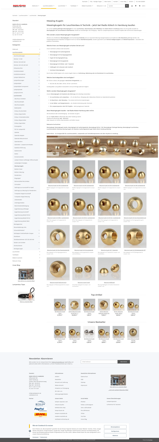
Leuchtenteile (18, 95)
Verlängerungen (18, 248)
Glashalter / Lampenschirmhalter (23, 144)
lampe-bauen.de (59, 410)
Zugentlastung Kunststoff (21, 212)
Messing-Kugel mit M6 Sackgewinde (135, 185)
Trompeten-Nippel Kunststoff (22, 193)
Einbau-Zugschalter (19, 123)
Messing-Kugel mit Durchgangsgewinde (58, 250)
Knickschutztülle (19, 157)
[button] (132, 6)
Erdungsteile (18, 126)
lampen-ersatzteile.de (61, 413)
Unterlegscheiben (19, 203)
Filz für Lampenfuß (19, 129)
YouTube (83, 416)
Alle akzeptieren (115, 427)
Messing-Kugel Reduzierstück (58, 282)
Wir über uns (58, 391)
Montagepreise (18, 224)
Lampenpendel (18, 89)
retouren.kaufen (59, 404)
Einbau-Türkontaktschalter (21, 117)
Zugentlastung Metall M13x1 (22, 218)
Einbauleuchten (18, 68)
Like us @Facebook (86, 407)
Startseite (84, 1)
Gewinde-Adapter (19, 135)
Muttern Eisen (18, 169)
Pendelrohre (17, 175)
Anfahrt (131, 1)
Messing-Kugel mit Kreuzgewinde (83, 250)
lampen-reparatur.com (61, 401)
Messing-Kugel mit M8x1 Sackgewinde (58, 218)
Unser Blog (123, 1)
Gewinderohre (18, 141)
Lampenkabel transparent (21, 86)
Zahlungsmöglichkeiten (61, 394)
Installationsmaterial (19, 74)
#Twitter (83, 401)
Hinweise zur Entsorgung (62, 388)
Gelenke (16, 132)
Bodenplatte (17, 108)
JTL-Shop (150, 440)
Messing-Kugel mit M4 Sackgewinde (84, 185)
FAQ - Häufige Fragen (96, 1)
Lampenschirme (18, 92)
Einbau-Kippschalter (20, 114)
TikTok (82, 413)
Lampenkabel (17, 83)
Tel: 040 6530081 (140, 1)
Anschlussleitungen (19, 56)
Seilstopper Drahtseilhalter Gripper (23, 233)
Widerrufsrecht (59, 385)
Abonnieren (123, 362)
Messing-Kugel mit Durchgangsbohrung (135, 218)
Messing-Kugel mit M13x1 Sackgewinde (109, 218)
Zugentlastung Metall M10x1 (22, 215)
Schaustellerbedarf (19, 230)
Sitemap (83, 382)
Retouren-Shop (17, 261)
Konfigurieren (115, 431)
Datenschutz (43, 437)
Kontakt (115, 1)
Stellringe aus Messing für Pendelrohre (25, 190)
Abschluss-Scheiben (20, 98)
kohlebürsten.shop (60, 407)
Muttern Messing (19, 172)
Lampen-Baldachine (19, 77)
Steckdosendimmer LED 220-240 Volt (24, 239)
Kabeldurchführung (20, 147)
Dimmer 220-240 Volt (19, 62)
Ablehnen (115, 435)
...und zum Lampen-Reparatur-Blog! (118, 390)
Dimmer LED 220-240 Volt (21, 65)
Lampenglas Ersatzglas (20, 163)
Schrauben (17, 184)
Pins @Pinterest (85, 410)
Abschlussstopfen (19, 105)
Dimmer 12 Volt (18, 59)
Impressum (36, 437)
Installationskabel (19, 71)
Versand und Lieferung (61, 382)
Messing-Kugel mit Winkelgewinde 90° (135, 250)
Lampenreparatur (112, 401)
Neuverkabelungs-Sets (20, 227)
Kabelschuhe (18, 151)
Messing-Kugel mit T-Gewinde (109, 250)
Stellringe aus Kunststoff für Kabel (24, 187)
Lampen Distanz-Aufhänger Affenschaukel (26, 160)
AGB (82, 379)
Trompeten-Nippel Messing (22, 196)
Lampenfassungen (19, 80)
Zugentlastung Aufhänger (21, 209)
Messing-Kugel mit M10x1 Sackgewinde (84, 218)
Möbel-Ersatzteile (17, 258)
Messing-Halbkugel (109, 282)
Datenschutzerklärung (58, 362)
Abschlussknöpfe (19, 102)
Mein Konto (107, 1)
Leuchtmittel (16, 252)
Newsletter (58, 379)
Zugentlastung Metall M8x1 (22, 221)
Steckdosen (17, 236)
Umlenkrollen (18, 199)
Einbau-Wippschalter (20, 120)
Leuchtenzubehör (18, 52)
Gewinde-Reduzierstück (21, 138)
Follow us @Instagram (87, 404)
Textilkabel (15, 255)
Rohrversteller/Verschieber (21, 181)
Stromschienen (18, 245)
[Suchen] (127, 6)
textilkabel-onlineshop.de (62, 419)
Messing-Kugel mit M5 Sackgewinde (109, 185)
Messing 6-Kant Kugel (84, 282)
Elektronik (15, 49)
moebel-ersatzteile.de (61, 416)
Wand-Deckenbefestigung (21, 206)
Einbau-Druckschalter (20, 111)
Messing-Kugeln (18, 166)
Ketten (16, 154)
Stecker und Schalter (19, 242)
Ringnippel (17, 178)
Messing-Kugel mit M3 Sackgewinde (58, 185)
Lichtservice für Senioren (114, 404)
